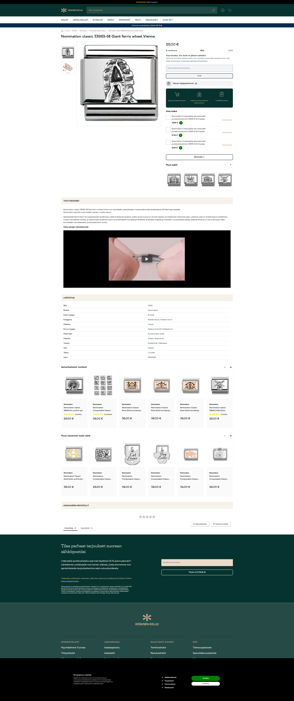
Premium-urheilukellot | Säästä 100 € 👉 (147, 25)
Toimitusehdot (158, 647)
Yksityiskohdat (71, 201)
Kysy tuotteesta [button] (201, 524)
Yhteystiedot (68, 653)
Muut (138, 20)
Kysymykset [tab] (85, 528)
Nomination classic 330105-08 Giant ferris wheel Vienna (126, 31)
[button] (230, 367)
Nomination (83, 31)
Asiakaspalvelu (112, 647)
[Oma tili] (223, 10)
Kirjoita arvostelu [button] (222, 524)
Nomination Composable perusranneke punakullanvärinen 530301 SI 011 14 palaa (188, 142)
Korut (111, 20)
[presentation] (167, 82)
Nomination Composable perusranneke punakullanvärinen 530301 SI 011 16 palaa (188, 117)
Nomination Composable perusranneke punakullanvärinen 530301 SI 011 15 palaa (188, 130)
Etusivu (62, 31)
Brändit (74, 31)
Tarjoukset (152, 20)
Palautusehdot (158, 653)
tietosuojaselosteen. (70, 581)
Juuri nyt (168, 20)
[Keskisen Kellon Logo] (72, 10)
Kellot (64, 20)
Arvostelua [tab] (69, 528)
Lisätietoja (69, 298)
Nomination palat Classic (98, 31)
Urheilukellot (80, 20)
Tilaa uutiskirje (197, 572)
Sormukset (124, 20)
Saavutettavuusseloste (204, 653)
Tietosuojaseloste (202, 647)
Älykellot (98, 20)
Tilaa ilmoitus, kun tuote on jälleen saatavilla (186, 56)
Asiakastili (109, 653)
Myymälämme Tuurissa (73, 647)
